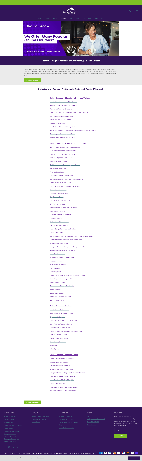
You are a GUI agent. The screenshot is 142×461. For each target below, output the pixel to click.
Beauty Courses (8, 422)
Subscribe (121, 436)
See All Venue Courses (32, 80)
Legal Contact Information (66, 428)
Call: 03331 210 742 (93, 422)
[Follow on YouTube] (13, 447)
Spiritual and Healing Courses (13, 425)
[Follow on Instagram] (9, 447)
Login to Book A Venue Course (40, 416)
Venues (78, 18)
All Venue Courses (9, 416)
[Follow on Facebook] (5, 447)
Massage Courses (9, 419)
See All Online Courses (32, 402)
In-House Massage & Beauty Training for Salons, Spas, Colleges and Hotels (12, 439)
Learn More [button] (40, 458)
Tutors (70, 18)
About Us (47, 18)
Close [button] (134, 458)
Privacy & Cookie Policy (66, 419)
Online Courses (73, 2)
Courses (63, 18)
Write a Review (91, 425)
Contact (55, 18)
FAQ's (96, 18)
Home (39, 18)
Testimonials (87, 18)
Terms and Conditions (65, 416)
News (102, 18)
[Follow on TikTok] (17, 447)
